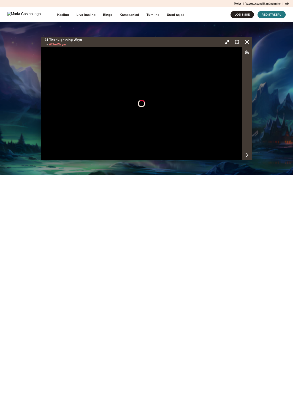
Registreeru (272, 14)
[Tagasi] (247, 42)
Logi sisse (242, 14)
